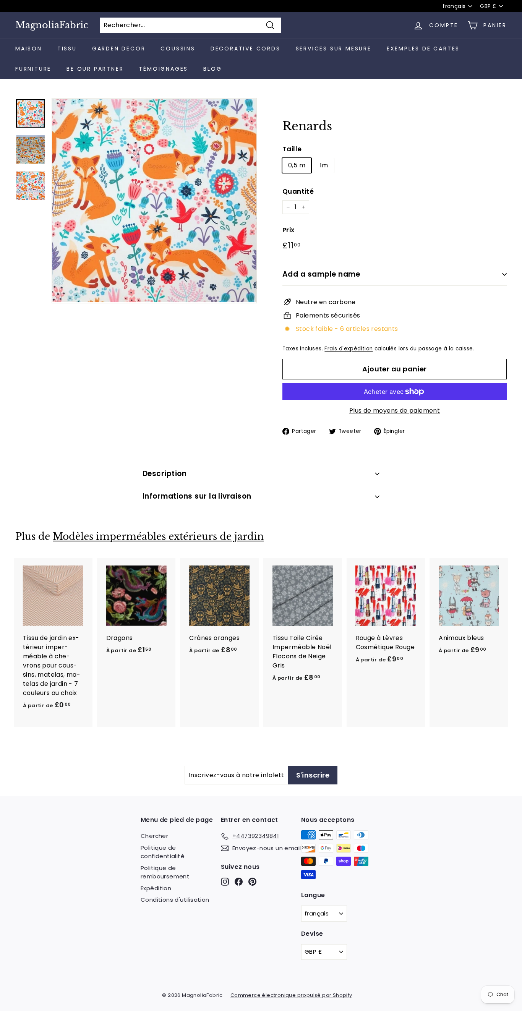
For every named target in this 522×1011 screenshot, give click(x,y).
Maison (28, 48)
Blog (212, 69)
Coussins (177, 48)
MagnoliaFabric (51, 25)
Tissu (67, 48)
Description (164, 473)
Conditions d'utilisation (175, 900)
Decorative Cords (245, 48)
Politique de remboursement (165, 872)
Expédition (156, 888)
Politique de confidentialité (163, 852)
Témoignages (163, 69)
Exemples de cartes (423, 48)
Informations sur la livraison (197, 496)
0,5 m (296, 165)
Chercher (154, 836)
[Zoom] (154, 201)
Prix (288, 230)
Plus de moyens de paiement (394, 410)
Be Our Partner (94, 69)
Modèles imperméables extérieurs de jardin (158, 537)
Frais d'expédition (348, 348)
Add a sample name (321, 274)
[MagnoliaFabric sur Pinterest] (252, 881)
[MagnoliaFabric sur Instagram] (225, 881)
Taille (292, 149)
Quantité (298, 191)
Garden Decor (119, 48)
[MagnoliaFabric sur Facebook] (239, 881)
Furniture (33, 69)
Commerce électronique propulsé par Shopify (291, 995)
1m (324, 165)
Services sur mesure (333, 48)
